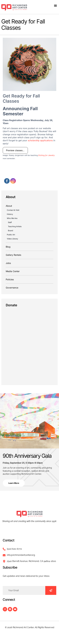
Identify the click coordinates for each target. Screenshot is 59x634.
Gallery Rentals (13, 255)
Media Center (13, 271)
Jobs (8, 263)
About (9, 205)
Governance (12, 287)
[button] (55, 5)
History (10, 214)
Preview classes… (15, 150)
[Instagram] (5, 609)
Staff (10, 222)
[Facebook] (10, 609)
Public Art (11, 235)
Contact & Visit (13, 210)
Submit (50, 590)
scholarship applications (40, 140)
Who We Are (12, 218)
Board (10, 230)
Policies (10, 279)
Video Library (12, 239)
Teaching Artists (15, 226)
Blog (8, 246)
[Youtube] (15, 609)
